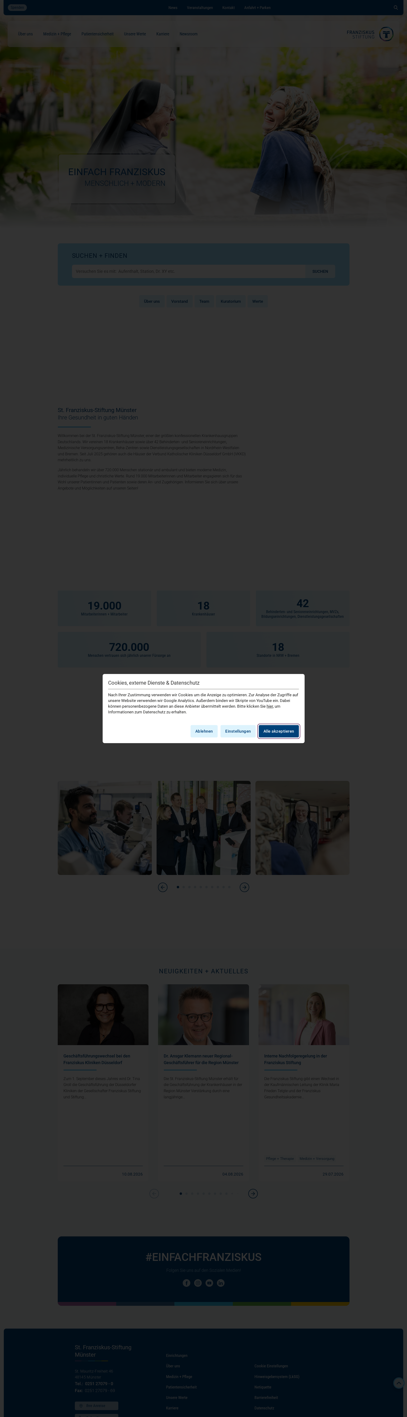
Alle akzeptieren (278, 731)
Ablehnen (204, 731)
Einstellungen (238, 731)
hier (270, 706)
